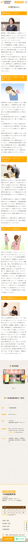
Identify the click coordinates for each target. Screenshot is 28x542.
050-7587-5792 (12, 414)
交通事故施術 (5, 529)
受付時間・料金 (6, 523)
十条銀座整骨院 (8, 493)
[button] (3, 377)
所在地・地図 (5, 526)
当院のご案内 (5, 520)
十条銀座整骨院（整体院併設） (7, 2)
